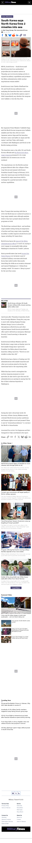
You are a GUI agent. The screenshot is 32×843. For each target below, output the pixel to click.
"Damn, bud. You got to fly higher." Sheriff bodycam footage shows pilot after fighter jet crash (20, 630)
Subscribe (19, 805)
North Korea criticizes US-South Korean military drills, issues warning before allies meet (19, 305)
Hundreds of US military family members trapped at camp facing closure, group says (14, 710)
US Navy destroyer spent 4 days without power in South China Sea (15, 728)
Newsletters (20, 807)
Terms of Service (6, 807)
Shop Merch (20, 812)
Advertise (4, 817)
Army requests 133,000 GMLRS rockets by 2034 (21, 621)
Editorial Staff (5, 823)
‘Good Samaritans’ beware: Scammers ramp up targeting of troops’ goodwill (15, 522)
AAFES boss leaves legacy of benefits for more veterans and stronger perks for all (15, 464)
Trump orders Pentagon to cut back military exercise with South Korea (20, 637)
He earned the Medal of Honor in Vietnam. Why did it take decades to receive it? (15, 704)
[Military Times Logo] (10, 2)
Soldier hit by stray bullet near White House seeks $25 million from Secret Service (14, 578)
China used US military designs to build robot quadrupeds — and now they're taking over (13, 616)
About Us (19, 817)
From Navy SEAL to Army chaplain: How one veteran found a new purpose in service (15, 722)
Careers (19, 819)
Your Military (7, 16)
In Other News (6, 443)
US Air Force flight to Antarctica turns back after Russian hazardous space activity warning (15, 716)
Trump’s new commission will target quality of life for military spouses (15, 493)
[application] (16, 605)
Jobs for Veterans (21, 821)
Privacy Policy (5, 805)
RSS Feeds (19, 810)
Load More (16, 588)
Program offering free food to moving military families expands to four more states (15, 551)
